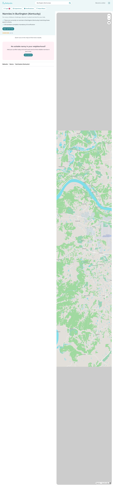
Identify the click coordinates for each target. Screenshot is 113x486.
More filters (41, 8)
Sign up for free (8, 29)
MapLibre (98, 483)
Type (7, 8)
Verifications (30, 8)
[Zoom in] (109, 15)
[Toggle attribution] (110, 483)
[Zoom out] (109, 18)
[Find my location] (109, 22)
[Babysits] (7, 3)
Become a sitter (100, 3)
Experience (18, 8)
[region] (84, 249)
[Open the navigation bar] (109, 3)
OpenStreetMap (105, 483)
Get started (28, 55)
